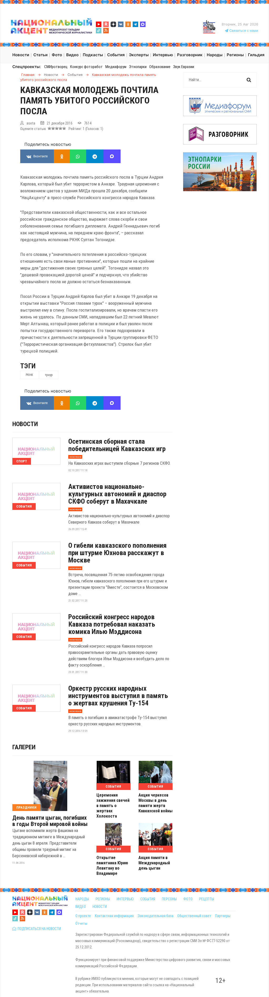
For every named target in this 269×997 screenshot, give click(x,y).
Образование (159, 66)
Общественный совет (194, 916)
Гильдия (256, 54)
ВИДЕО (80, 907)
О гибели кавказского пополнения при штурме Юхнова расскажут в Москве (117, 553)
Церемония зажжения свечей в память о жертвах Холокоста (113, 806)
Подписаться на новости (38, 929)
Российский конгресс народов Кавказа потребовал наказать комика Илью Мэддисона (111, 624)
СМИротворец (56, 66)
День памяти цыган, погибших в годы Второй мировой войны (50, 821)
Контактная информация (114, 916)
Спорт (21, 461)
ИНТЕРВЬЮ (125, 899)
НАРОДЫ (82, 899)
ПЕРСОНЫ (169, 899)
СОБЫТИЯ (147, 899)
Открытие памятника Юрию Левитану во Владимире (112, 865)
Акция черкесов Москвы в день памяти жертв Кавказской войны (155, 803)
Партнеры (222, 916)
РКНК (29, 375)
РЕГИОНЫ (103, 899)
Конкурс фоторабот (86, 66)
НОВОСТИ (99, 907)
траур (49, 375)
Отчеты (81, 923)
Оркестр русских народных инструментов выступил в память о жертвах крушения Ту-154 (118, 696)
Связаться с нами (243, 31)
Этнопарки (138, 66)
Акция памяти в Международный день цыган (154, 863)
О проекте (83, 916)
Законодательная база (155, 916)
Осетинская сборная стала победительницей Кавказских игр (116, 445)
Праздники (26, 807)
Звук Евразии (183, 66)
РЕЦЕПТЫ (206, 899)
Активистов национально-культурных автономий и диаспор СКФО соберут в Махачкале (117, 494)
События (24, 506)
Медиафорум (115, 66)
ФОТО (188, 899)
